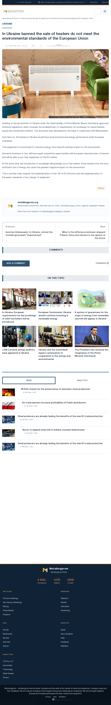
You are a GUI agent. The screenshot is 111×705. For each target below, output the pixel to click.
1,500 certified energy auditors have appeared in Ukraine (18, 351)
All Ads (6, 630)
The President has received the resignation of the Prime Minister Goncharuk (91, 353)
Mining (6, 606)
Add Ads (6, 642)
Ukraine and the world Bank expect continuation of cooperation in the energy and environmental (54, 354)
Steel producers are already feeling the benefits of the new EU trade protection (60, 416)
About (63, 630)
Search (6, 646)
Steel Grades (8, 673)
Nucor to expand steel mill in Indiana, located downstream (54, 430)
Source (101, 188)
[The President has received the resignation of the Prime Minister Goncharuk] (92, 336)
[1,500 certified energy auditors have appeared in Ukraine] (19, 336)
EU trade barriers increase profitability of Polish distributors (54, 403)
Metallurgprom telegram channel (56, 211)
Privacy (6, 677)
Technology (8, 669)
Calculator (65, 606)
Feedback (65, 642)
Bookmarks (7, 634)
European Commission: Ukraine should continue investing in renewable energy (54, 315)
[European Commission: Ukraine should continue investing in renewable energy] (55, 299)
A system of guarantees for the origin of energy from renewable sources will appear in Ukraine (92, 315)
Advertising (65, 610)
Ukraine (14, 18)
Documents (7, 665)
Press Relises (8, 610)
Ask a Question (67, 634)
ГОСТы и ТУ (8, 661)
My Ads (6, 638)
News (9, 18)
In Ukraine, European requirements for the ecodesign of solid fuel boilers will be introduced (19, 317)
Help (62, 638)
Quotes (63, 602)
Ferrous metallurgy (10, 598)
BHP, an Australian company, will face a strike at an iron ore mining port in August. (67, 2)
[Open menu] (105, 11)
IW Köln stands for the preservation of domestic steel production (55, 389)
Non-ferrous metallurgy (12, 602)
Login (97, 11)
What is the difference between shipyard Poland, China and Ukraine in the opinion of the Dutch (82, 235)
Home (4, 18)
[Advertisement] (55, 481)
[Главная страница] (12, 11)
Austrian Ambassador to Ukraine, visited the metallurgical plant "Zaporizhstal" (29, 233)
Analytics (6, 614)
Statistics (94, 2)
